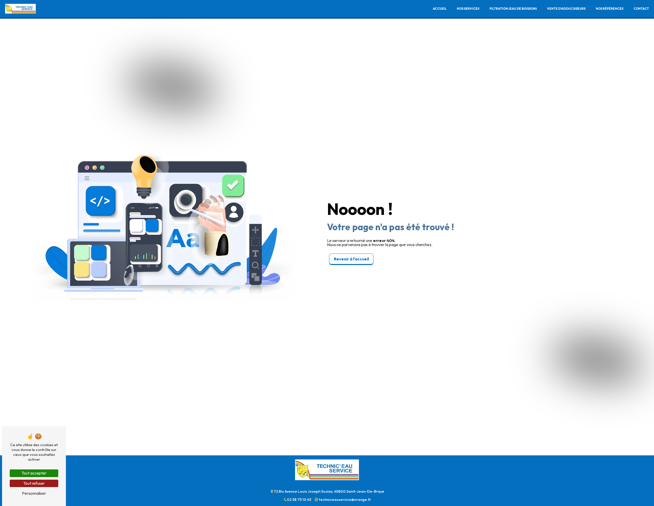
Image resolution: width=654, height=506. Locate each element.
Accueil (440, 8)
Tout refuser (34, 483)
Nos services (468, 8)
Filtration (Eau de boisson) (513, 8)
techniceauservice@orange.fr (344, 499)
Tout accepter (33, 473)
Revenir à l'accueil (351, 258)
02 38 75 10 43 (299, 499)
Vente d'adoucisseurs (566, 8)
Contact (641, 8)
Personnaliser (34, 493)
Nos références (609, 8)
